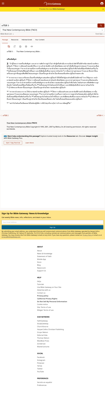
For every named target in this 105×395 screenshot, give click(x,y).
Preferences (42, 385)
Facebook (41, 357)
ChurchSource (42, 326)
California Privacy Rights (47, 299)
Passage (5, 40)
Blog (39, 265)
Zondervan (41, 344)
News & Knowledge (44, 253)
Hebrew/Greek (27, 40)
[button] (101, 3)
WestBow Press (43, 341)
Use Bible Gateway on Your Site (49, 287)
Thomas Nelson (43, 338)
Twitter (40, 369)
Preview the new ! (52, 9)
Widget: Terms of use (45, 310)
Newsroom (41, 268)
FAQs (39, 281)
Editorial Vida (42, 335)
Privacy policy (42, 296)
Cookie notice (42, 304)
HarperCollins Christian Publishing (50, 329)
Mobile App (41, 259)
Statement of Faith (44, 256)
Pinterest (40, 363)
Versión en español (44, 382)
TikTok (39, 366)
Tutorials (40, 284)
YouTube (40, 371)
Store (39, 262)
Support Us (41, 271)
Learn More (29, 143)
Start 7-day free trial (13, 143)
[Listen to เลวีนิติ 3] (31, 46)
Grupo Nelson (42, 332)
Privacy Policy (87, 235)
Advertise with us (43, 290)
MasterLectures (43, 346)
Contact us (41, 293)
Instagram (41, 360)
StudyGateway (42, 323)
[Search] (101, 26)
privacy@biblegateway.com (11, 237)
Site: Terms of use (44, 307)
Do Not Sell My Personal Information (52, 301)
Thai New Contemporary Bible (19, 123)
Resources (14, 40)
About (39, 251)
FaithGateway (42, 321)
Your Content (39, 40)
